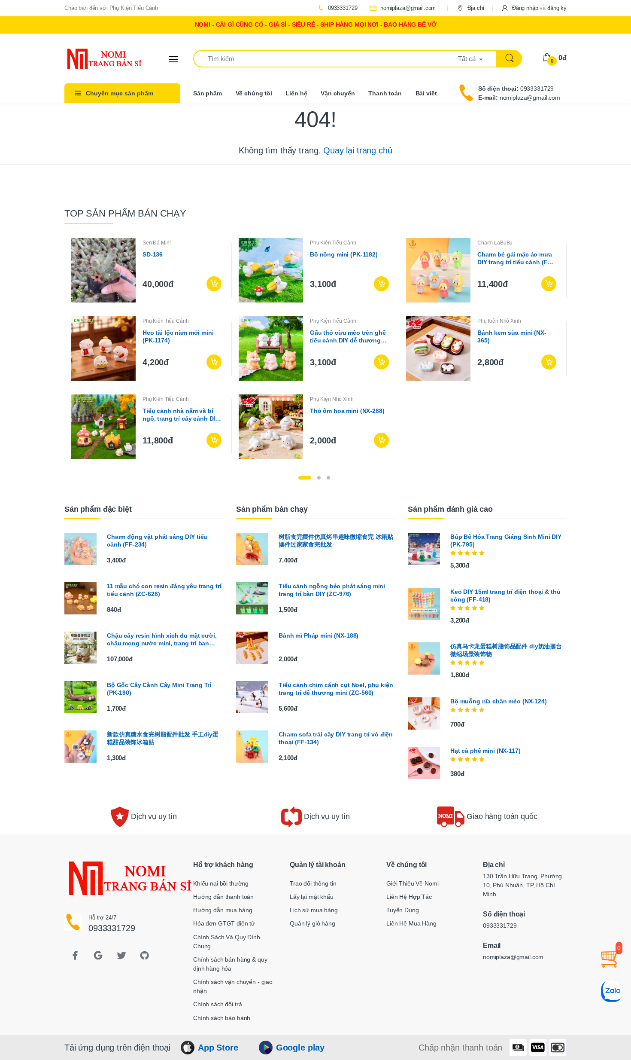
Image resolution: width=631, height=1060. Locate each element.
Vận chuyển (338, 93)
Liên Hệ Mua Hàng (411, 923)
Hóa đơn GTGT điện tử (224, 923)
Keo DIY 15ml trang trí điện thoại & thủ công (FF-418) (505, 595)
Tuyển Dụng (402, 910)
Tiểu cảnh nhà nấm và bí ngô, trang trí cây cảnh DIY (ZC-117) (181, 414)
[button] (534, 8)
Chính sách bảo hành (221, 1017)
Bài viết (426, 93)
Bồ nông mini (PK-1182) (344, 254)
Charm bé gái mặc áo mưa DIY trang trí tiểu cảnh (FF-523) (515, 258)
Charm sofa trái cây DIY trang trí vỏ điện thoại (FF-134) (336, 738)
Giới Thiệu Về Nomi (412, 883)
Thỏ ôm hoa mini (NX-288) (347, 410)
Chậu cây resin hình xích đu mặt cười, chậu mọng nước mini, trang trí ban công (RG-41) (162, 639)
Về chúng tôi (254, 93)
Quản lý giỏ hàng (312, 923)
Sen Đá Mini (156, 243)
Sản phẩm (207, 93)
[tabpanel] (315, 348)
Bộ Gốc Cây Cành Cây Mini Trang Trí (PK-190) (159, 688)
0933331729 (341, 8)
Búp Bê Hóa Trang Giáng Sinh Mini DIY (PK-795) (505, 540)
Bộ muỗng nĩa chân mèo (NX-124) (498, 701)
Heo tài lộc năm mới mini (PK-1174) (178, 336)
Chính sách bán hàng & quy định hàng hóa (230, 964)
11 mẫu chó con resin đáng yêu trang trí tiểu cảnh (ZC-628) (164, 590)
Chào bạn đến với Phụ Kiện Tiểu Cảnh (111, 8)
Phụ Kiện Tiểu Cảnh (333, 243)
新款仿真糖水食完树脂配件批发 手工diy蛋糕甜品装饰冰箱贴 (162, 738)
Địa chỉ (475, 8)
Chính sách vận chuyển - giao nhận (233, 986)
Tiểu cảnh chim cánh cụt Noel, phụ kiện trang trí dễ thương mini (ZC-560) (336, 688)
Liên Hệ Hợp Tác (409, 896)
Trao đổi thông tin (313, 883)
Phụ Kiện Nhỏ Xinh (499, 321)
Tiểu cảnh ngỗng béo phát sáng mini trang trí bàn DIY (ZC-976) (332, 590)
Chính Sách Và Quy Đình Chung (226, 942)
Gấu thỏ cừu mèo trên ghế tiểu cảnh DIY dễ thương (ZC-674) (348, 336)
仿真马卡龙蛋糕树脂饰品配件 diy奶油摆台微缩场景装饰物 (506, 650)
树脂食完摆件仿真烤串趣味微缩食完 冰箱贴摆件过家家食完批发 (336, 540)
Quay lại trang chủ (357, 150)
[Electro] (96, 59)
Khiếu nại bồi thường (221, 883)
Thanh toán (385, 93)
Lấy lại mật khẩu (312, 896)
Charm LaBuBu (495, 243)
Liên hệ (296, 93)
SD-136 (153, 254)
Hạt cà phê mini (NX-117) (485, 750)
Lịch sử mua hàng (314, 910)
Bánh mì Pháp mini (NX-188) (318, 635)
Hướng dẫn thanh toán (223, 896)
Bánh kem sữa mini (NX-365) (511, 336)
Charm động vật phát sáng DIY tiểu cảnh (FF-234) (157, 540)
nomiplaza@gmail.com (407, 8)
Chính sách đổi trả (217, 1004)
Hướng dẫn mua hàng (222, 910)
